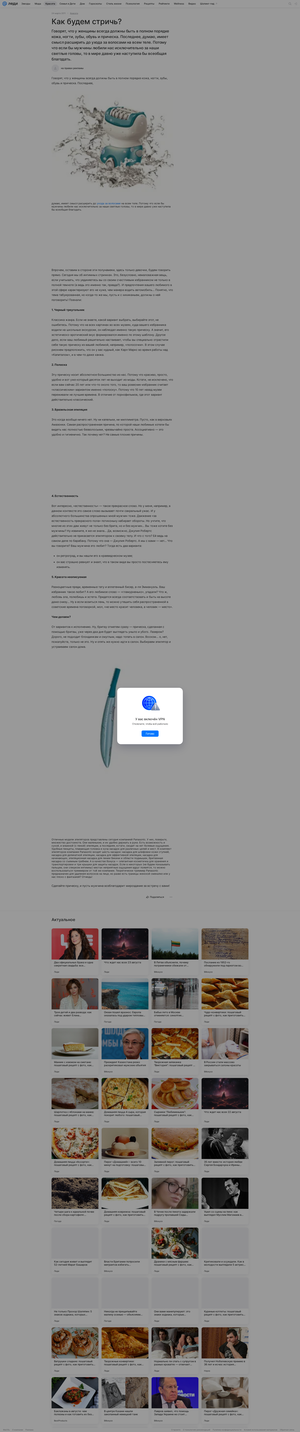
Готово (150, 733)
